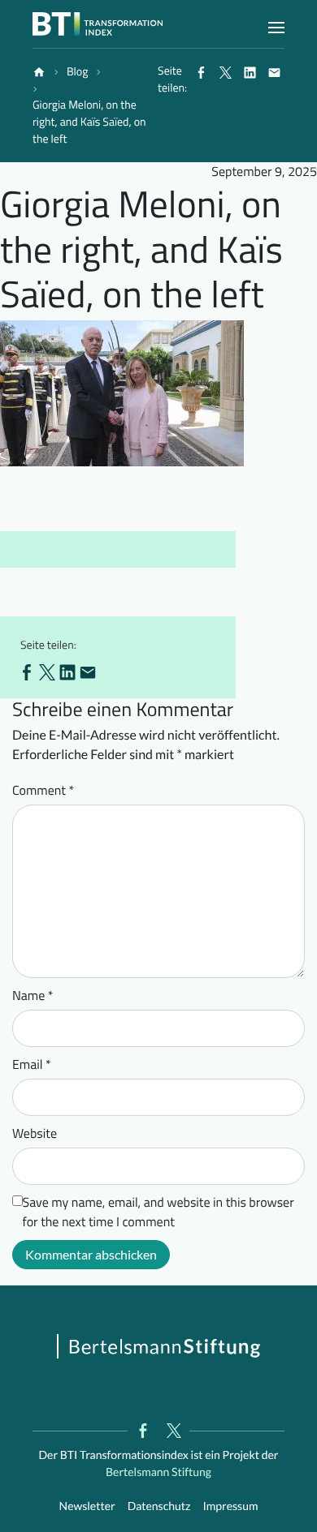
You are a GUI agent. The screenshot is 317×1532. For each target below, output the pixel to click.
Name (33, 996)
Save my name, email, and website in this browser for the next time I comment (158, 1212)
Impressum (230, 1506)
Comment (43, 790)
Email (31, 1065)
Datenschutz (159, 1506)
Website (34, 1134)
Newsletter (87, 1506)
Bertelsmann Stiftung (158, 1471)
